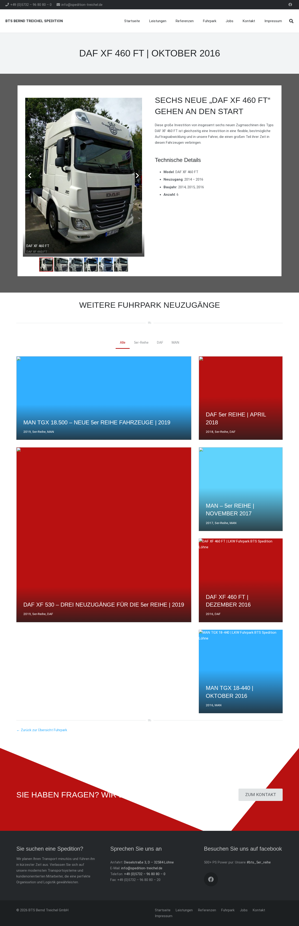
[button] (291, 21)
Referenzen (207, 910)
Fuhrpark (228, 910)
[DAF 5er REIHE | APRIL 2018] (241, 398)
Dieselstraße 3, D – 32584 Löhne (149, 862)
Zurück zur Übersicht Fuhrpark (44, 730)
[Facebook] (290, 4)
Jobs (244, 910)
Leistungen (184, 910)
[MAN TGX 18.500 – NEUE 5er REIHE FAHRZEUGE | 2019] (103, 398)
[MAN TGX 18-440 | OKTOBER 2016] (241, 671)
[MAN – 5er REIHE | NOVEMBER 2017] (241, 489)
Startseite (163, 910)
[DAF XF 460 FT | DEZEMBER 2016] (241, 580)
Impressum (163, 916)
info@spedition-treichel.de (141, 868)
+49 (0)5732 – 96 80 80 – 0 (144, 874)
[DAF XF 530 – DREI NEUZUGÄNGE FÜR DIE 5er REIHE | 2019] (103, 534)
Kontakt (259, 910)
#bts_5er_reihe (259, 862)
